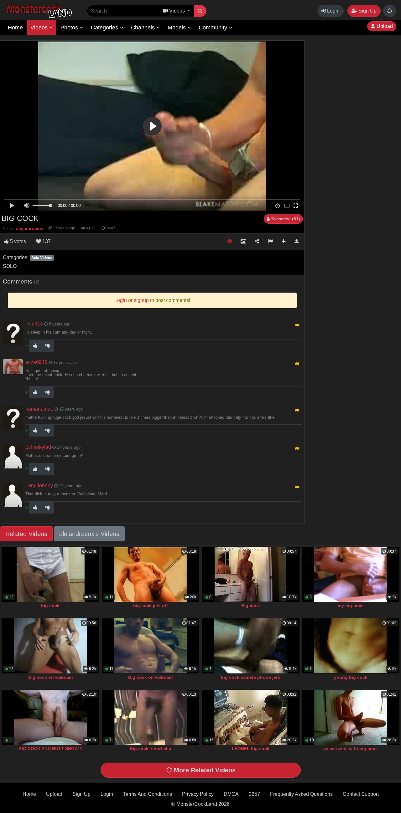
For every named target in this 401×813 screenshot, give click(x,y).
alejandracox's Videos (89, 533)
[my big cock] (351, 574)
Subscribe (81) (285, 218)
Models (177, 27)
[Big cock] (250, 574)
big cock (50, 605)
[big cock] (50, 574)
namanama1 (39, 409)
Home (15, 27)
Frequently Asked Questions (301, 794)
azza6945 (36, 362)
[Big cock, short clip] (151, 717)
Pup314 (34, 323)
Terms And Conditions (147, 794)
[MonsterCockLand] (38, 10)
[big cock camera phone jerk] (250, 645)
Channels (143, 27)
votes (18, 241)
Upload (384, 26)
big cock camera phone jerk (250, 677)
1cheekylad (38, 447)
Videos (39, 27)
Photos (70, 27)
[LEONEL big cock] (250, 717)
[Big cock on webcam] (50, 645)
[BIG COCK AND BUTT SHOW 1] (50, 717)
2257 (254, 794)
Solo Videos (41, 258)
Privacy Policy (198, 794)
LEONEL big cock (250, 748)
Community (214, 27)
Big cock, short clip (150, 748)
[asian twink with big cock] (351, 717)
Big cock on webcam (50, 677)
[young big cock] (351, 645)
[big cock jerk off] (151, 574)
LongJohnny (39, 485)
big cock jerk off (150, 605)
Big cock (250, 605)
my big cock (351, 605)
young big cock (350, 677)
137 (46, 241)
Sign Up (367, 10)
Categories (105, 27)
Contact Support (361, 794)
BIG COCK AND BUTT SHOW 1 (50, 748)
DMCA (231, 794)
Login (333, 10)
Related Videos (26, 533)
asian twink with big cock (350, 748)
